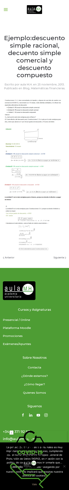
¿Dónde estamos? (34, 376)
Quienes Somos (34, 392)
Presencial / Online (16, 320)
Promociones (13, 336)
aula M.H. (26, 84)
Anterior (9, 257)
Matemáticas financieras (48, 88)
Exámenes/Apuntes (17, 344)
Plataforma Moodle (17, 328)
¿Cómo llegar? (34, 384)
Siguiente (59, 257)
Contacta (34, 367)
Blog (26, 88)
